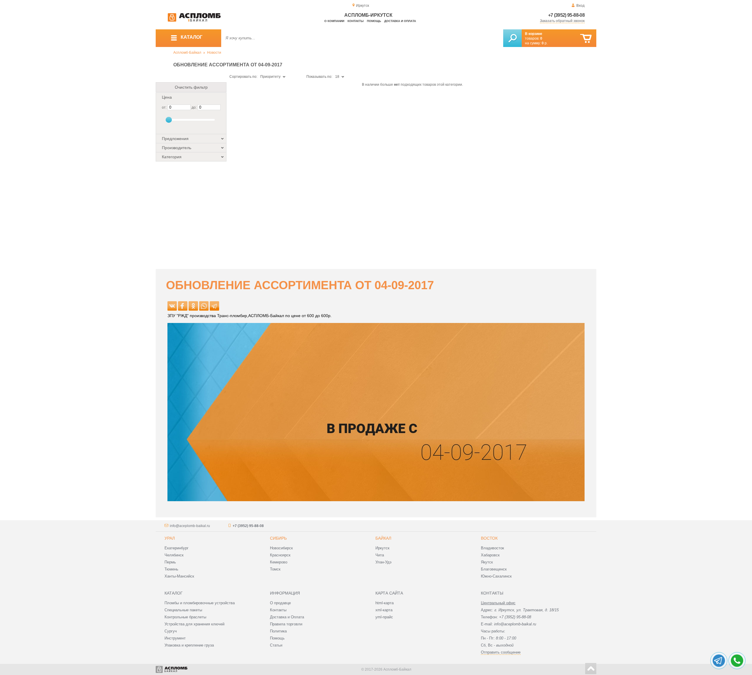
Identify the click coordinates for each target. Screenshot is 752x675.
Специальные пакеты (183, 610)
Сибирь (278, 538)
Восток (489, 538)
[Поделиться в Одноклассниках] (193, 306)
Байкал (383, 538)
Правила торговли (286, 624)
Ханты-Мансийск (179, 576)
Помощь (374, 21)
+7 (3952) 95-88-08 (566, 15)
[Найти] (512, 38)
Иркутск (382, 548)
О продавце (280, 603)
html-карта (384, 603)
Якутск (487, 562)
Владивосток (492, 548)
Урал (169, 538)
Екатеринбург (176, 548)
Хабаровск (490, 555)
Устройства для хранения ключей (194, 624)
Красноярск (280, 555)
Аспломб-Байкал (187, 53)
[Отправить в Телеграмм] (214, 306)
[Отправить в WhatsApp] (204, 306)
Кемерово (278, 562)
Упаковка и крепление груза (189, 645)
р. (545, 43)
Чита (379, 555)
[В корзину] (586, 38)
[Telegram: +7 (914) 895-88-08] (718, 660)
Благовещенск (494, 569)
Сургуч (170, 631)
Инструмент (175, 638)
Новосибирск (281, 548)
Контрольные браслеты (185, 617)
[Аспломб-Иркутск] (194, 20)
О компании (334, 21)
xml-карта (383, 610)
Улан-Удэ (383, 562)
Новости (214, 53)
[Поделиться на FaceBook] (182, 306)
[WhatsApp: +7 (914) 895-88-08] (737, 660)
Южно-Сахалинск (496, 576)
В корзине (533, 34)
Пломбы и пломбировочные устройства (199, 603)
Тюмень (171, 569)
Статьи (276, 645)
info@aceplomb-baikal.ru (190, 526)
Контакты (356, 21)
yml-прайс (384, 617)
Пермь (170, 562)
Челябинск (174, 555)
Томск (275, 569)
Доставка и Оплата (287, 617)
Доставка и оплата (400, 21)
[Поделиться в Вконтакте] (172, 306)
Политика (278, 631)
